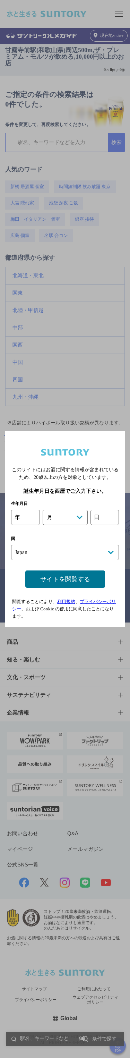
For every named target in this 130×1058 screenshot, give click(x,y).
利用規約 (66, 601)
